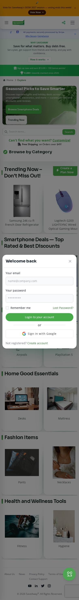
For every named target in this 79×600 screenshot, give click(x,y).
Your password (16, 290)
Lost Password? (63, 308)
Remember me (21, 308)
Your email (13, 273)
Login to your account (39, 317)
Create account (37, 343)
